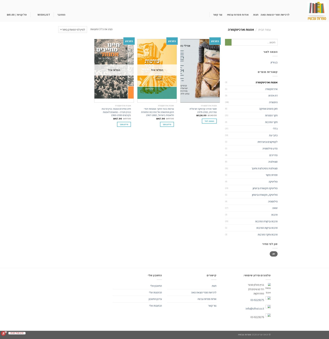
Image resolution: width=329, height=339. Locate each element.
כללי (275, 128)
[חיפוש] (206, 14)
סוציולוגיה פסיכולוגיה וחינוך (265, 168)
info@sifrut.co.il (255, 308)
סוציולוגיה (273, 162)
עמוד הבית (264, 29)
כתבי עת (273, 135)
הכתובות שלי (155, 305)
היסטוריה (273, 102)
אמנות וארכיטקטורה (267, 82)
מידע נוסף (167, 124)
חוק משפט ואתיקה (268, 109)
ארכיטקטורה (271, 89)
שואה (275, 208)
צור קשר (217, 14)
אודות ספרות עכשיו (238, 14)
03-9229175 (257, 300)
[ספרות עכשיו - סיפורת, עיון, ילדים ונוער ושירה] (311, 11)
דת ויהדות (273, 95)
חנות (255, 14)
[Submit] (228, 42)
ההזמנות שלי (155, 292)
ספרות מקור (272, 175)
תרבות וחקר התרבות (268, 234)
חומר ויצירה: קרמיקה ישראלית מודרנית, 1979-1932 (203, 110)
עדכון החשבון (155, 299)
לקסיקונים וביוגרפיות (268, 142)
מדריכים (273, 155)
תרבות (274, 214)
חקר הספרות (271, 115)
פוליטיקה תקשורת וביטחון (265, 188)
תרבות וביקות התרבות (267, 228)
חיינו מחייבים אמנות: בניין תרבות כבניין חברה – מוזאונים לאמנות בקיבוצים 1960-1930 (116, 112)
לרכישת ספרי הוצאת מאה (275, 14)
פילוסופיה (273, 201)
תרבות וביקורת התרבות (266, 221)
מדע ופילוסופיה (270, 148)
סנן (273, 253)
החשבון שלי (156, 286)
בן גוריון (274, 62)
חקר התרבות (271, 122)
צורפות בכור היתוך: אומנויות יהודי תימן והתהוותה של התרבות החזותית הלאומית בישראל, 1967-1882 (157, 112)
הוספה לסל (209, 121)
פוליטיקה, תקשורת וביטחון (265, 195)
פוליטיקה (273, 181)
